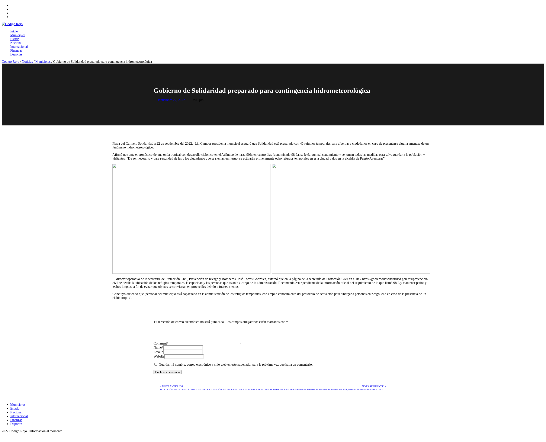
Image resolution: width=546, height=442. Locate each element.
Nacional (16, 43)
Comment (161, 343)
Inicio (14, 31)
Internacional (19, 46)
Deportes (16, 54)
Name (158, 347)
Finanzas (16, 50)
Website (159, 356)
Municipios (17, 35)
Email (158, 352)
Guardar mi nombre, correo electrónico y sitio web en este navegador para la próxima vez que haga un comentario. (236, 364)
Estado (14, 39)
